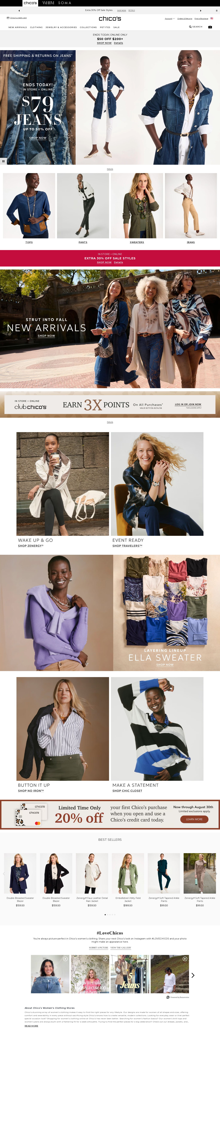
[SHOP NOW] (110, 39)
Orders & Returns (184, 18)
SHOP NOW (104, 42)
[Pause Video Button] (3, 161)
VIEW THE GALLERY (120, 948)
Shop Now (135, 10)
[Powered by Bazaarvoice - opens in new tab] (178, 997)
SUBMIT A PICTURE (98, 948)
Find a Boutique (201, 18)
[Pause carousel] (217, 10)
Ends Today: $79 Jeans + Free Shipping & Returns (99, 10)
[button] (210, 27)
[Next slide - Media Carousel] (193, 975)
